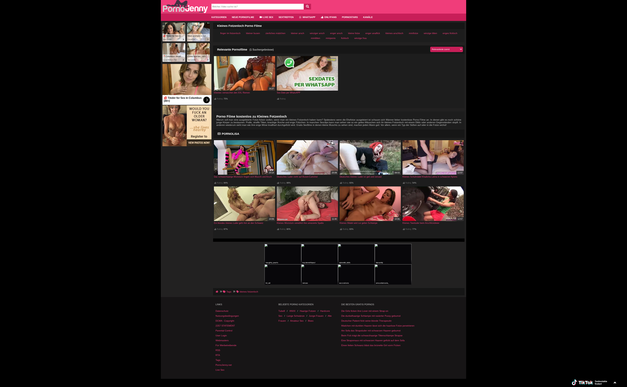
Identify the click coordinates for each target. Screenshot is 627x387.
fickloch (345, 38)
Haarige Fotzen (308, 311)
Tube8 (281, 311)
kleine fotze (354, 33)
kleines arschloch (394, 33)
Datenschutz (222, 311)
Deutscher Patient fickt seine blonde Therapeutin (366, 320)
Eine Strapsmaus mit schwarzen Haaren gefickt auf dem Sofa (373, 340)
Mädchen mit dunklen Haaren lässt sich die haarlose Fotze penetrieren (377, 325)
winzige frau (360, 38)
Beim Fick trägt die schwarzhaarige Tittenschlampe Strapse (371, 335)
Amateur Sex (297, 320)
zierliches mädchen (275, 33)
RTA (218, 355)
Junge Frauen (316, 316)
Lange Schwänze (296, 316)
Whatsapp (308, 17)
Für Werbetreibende (226, 345)
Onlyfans (330, 17)
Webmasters (222, 340)
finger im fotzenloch (230, 33)
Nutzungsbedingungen (227, 316)
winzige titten (430, 33)
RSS (218, 350)
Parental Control (224, 330)
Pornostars (350, 17)
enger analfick (372, 33)
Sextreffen (286, 17)
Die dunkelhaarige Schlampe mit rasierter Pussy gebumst (371, 316)
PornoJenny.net (224, 365)
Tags (218, 360)
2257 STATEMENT (225, 325)
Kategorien (218, 17)
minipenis (331, 38)
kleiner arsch (297, 33)
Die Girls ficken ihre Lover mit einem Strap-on (364, 311)
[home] (217, 291)
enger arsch (336, 33)
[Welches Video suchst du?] (307, 6)
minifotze (413, 33)
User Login (221, 335)
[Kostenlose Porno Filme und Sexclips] (185, 12)
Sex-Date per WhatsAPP (288, 92)
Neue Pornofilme (243, 17)
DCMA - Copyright (225, 320)
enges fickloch (450, 33)
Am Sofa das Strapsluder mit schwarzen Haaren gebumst (371, 330)
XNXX (292, 311)
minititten (315, 38)
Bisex (311, 320)
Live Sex (267, 17)
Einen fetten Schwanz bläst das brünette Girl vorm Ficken (371, 345)
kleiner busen (253, 33)
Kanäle (368, 17)
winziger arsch (317, 33)
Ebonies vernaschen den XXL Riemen (232, 92)
